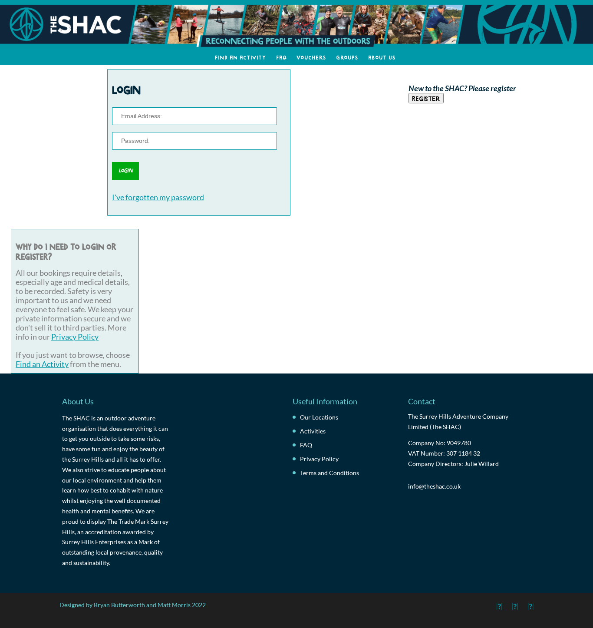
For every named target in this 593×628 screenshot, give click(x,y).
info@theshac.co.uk (434, 486)
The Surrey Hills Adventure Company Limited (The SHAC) (458, 421)
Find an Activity (240, 57)
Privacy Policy (75, 336)
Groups (347, 57)
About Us (381, 57)
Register (426, 98)
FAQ (281, 57)
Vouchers (311, 57)
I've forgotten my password (158, 197)
